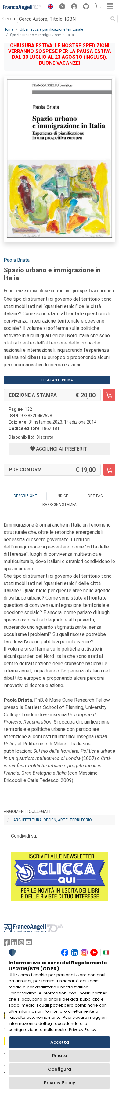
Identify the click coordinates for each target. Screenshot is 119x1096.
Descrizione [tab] (25, 496)
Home (8, 29)
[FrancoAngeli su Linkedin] (14, 944)
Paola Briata (17, 260)
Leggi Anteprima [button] (57, 380)
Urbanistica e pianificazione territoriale (51, 29)
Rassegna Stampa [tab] (59, 505)
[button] (48, 7)
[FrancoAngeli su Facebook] (7, 944)
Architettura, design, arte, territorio (52, 820)
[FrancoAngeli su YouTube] (29, 944)
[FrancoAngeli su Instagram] (21, 944)
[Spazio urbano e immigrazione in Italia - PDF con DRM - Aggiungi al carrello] (109, 470)
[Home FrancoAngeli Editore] (22, 7)
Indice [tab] (62, 496)
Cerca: (9, 19)
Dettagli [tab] (97, 496)
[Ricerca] (113, 19)
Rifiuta (59, 1056)
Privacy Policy (59, 1083)
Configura (59, 1069)
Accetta (59, 1042)
